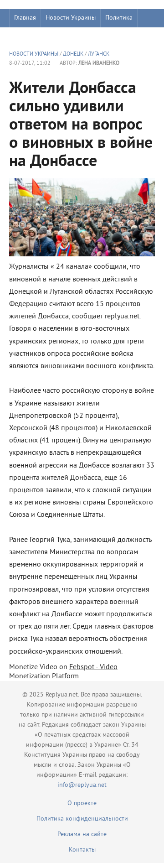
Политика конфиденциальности (82, 819)
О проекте (82, 803)
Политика (119, 18)
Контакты (82, 850)
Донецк (73, 54)
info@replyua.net (82, 785)
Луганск (98, 54)
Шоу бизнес (30, 36)
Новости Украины (71, 18)
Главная (25, 18)
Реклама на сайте (82, 834)
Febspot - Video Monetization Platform (63, 672)
